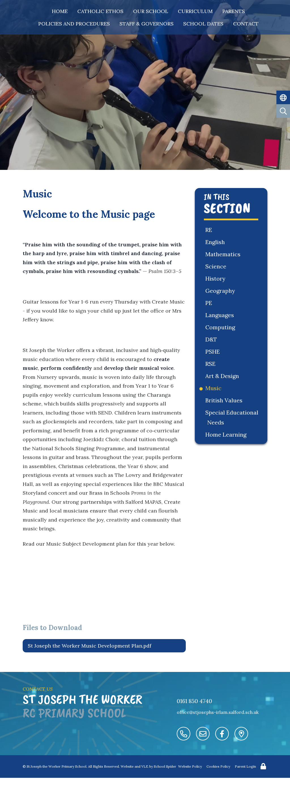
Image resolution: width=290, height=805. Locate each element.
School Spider (165, 766)
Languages (220, 315)
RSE (211, 363)
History (216, 278)
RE (209, 229)
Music (214, 388)
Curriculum (195, 11)
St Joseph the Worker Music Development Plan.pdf (89, 645)
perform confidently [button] (66, 368)
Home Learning (226, 434)
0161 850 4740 (194, 700)
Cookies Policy (218, 766)
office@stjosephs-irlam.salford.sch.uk (218, 712)
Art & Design (223, 375)
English (216, 241)
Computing (221, 327)
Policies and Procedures (74, 23)
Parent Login (245, 766)
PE (209, 302)
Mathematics (223, 254)
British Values (224, 400)
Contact (246, 23)
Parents (233, 11)
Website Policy (190, 766)
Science (216, 266)
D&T (212, 339)
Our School (150, 11)
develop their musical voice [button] (139, 368)
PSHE (213, 351)
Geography (221, 290)
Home (60, 11)
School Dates (203, 23)
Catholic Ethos (100, 11)
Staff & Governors (147, 23)
